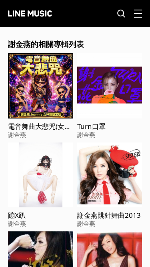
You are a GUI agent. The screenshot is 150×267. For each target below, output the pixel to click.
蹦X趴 (17, 215)
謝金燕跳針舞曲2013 (109, 215)
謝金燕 (17, 134)
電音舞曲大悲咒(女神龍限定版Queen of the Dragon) (39, 126)
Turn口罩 (91, 126)
